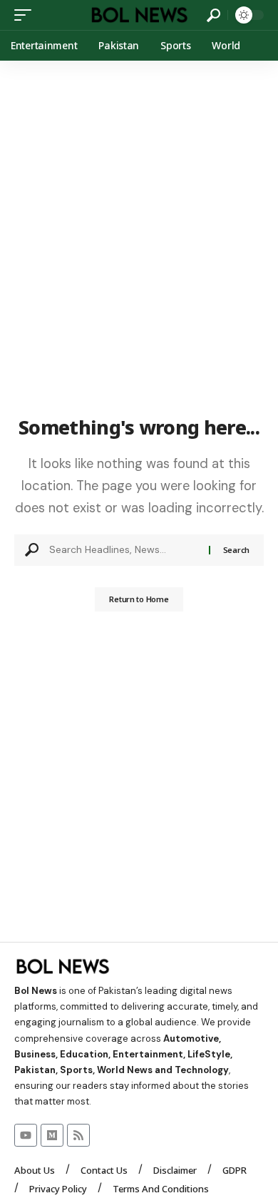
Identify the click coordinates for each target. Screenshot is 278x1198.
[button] (26, 15)
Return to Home (138, 599)
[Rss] (78, 1135)
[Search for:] (123, 550)
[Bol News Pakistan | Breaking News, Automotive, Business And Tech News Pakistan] (139, 15)
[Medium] (52, 1135)
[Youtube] (25, 1135)
